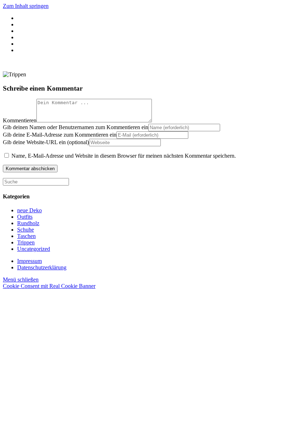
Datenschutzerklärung (41, 267)
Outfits (25, 217)
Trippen (26, 242)
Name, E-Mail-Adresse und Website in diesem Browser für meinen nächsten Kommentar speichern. (123, 156)
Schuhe (25, 230)
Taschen (26, 236)
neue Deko (29, 210)
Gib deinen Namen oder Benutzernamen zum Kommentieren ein (75, 127)
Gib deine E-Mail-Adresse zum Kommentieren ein (59, 135)
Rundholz (28, 223)
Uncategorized (33, 249)
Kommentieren (19, 120)
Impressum (29, 261)
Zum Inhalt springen (26, 6)
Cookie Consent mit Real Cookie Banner (49, 286)
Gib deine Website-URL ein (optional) (46, 142)
